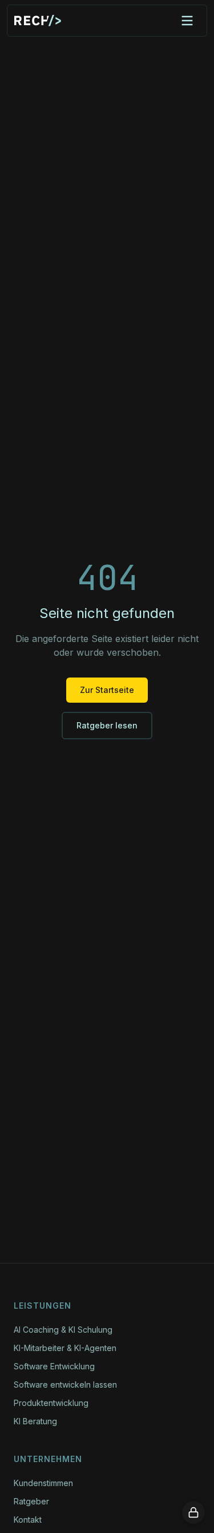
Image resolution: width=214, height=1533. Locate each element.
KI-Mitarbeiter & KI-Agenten (65, 1348)
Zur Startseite (107, 690)
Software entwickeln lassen (65, 1384)
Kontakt (28, 1519)
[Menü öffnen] (187, 20)
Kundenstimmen (43, 1483)
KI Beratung (35, 1421)
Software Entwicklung (54, 1366)
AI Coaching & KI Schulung (63, 1329)
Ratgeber (31, 1501)
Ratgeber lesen (107, 725)
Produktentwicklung (51, 1403)
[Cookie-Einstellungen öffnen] (193, 1512)
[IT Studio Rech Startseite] (37, 20)
